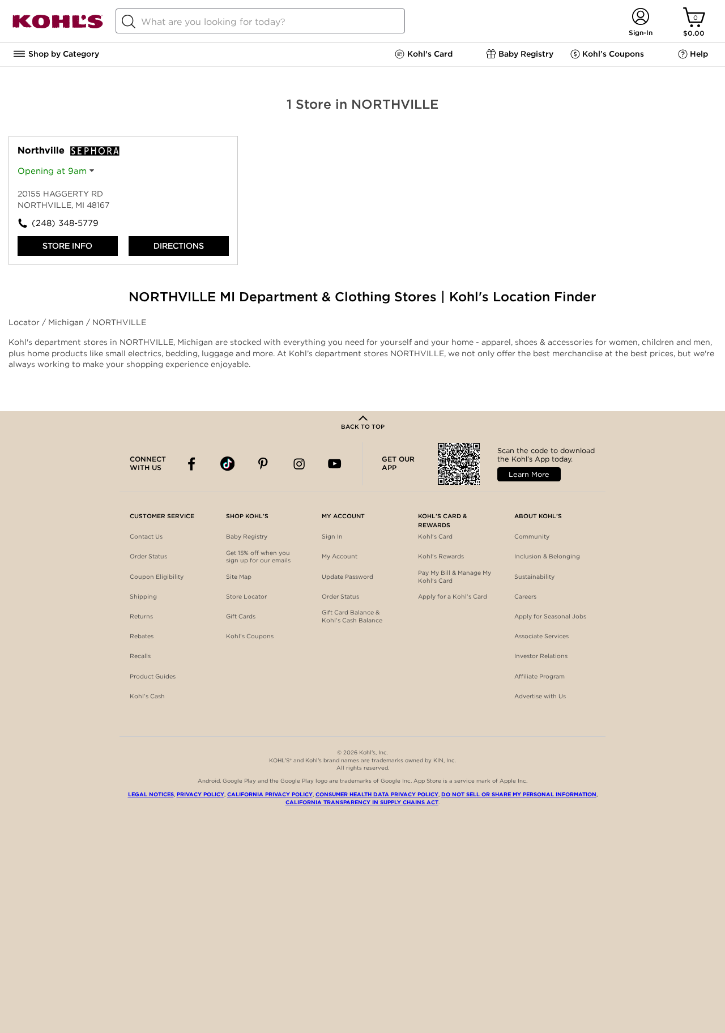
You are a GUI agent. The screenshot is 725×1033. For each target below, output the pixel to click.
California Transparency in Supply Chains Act (361, 802)
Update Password (347, 576)
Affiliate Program (539, 676)
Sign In (332, 536)
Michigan (67, 322)
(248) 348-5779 (65, 223)
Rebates (141, 636)
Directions (178, 245)
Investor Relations (541, 656)
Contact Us (146, 536)
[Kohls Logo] (57, 26)
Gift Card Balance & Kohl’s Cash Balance (352, 616)
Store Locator (246, 596)
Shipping (143, 596)
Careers (525, 596)
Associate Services (541, 636)
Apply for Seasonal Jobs (550, 616)
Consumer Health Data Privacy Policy (376, 794)
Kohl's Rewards (441, 556)
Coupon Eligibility (157, 576)
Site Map (238, 576)
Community (531, 536)
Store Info (67, 245)
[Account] (640, 17)
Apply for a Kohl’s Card (452, 596)
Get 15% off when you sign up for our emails (258, 557)
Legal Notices (151, 794)
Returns (141, 616)
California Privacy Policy (270, 794)
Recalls (140, 656)
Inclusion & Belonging (547, 556)
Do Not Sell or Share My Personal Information (518, 794)
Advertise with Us (540, 696)
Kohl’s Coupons (250, 636)
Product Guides (153, 676)
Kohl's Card (435, 536)
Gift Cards (240, 616)
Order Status (148, 556)
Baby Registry (246, 536)
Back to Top (363, 426)
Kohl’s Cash (147, 696)
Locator (25, 322)
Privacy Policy (200, 794)
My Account (339, 556)
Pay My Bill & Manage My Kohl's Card (454, 576)
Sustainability (534, 576)
